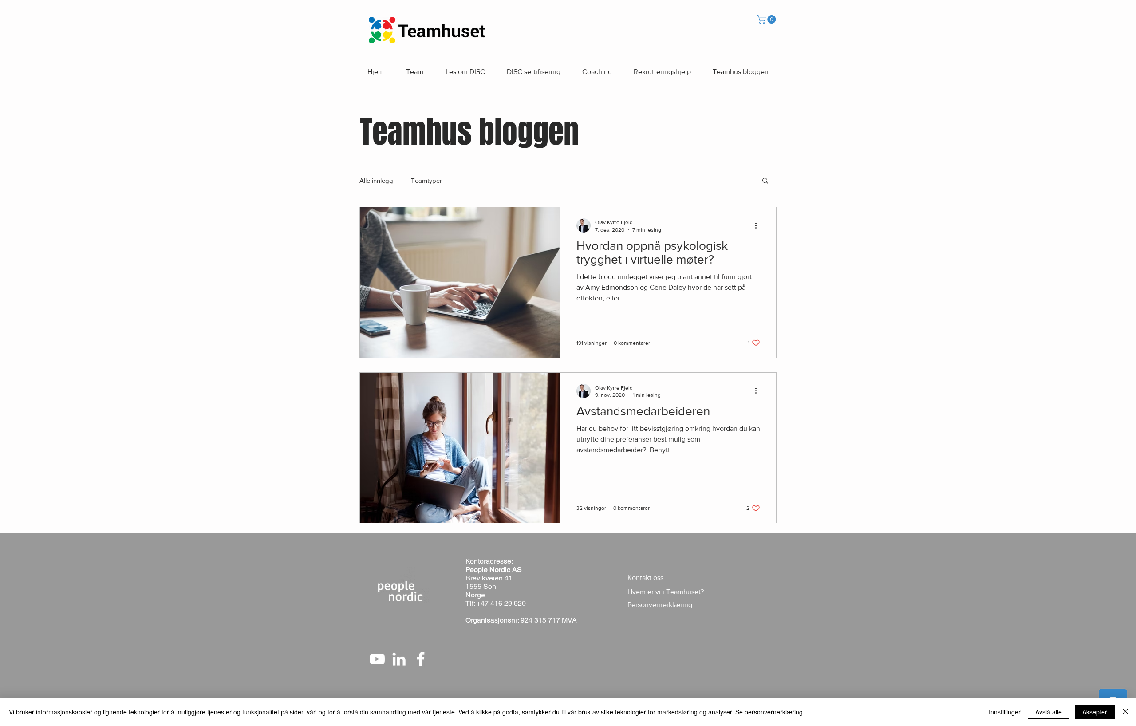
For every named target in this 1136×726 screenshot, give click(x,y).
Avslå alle (1048, 711)
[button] (767, 19)
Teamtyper (426, 180)
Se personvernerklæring (769, 711)
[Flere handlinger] (758, 225)
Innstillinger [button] (1005, 711)
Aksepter (1094, 711)
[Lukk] (1125, 712)
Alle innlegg (376, 180)
